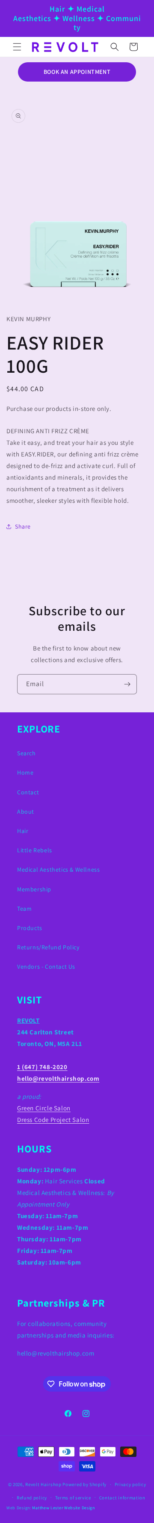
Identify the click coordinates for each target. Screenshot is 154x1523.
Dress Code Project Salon (53, 1120)
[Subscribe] (127, 684)
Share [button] (23, 526)
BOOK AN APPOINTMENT (77, 72)
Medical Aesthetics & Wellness (58, 869)
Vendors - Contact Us (46, 966)
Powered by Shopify (84, 1484)
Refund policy (32, 1498)
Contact (28, 792)
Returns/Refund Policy (48, 947)
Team (24, 908)
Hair (22, 831)
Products (29, 928)
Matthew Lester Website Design (63, 1508)
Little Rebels (34, 850)
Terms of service (73, 1498)
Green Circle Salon (44, 1108)
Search (26, 753)
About (25, 811)
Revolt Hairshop (43, 1484)
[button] (17, 46)
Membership (34, 889)
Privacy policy (130, 1484)
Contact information (122, 1498)
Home (25, 772)
